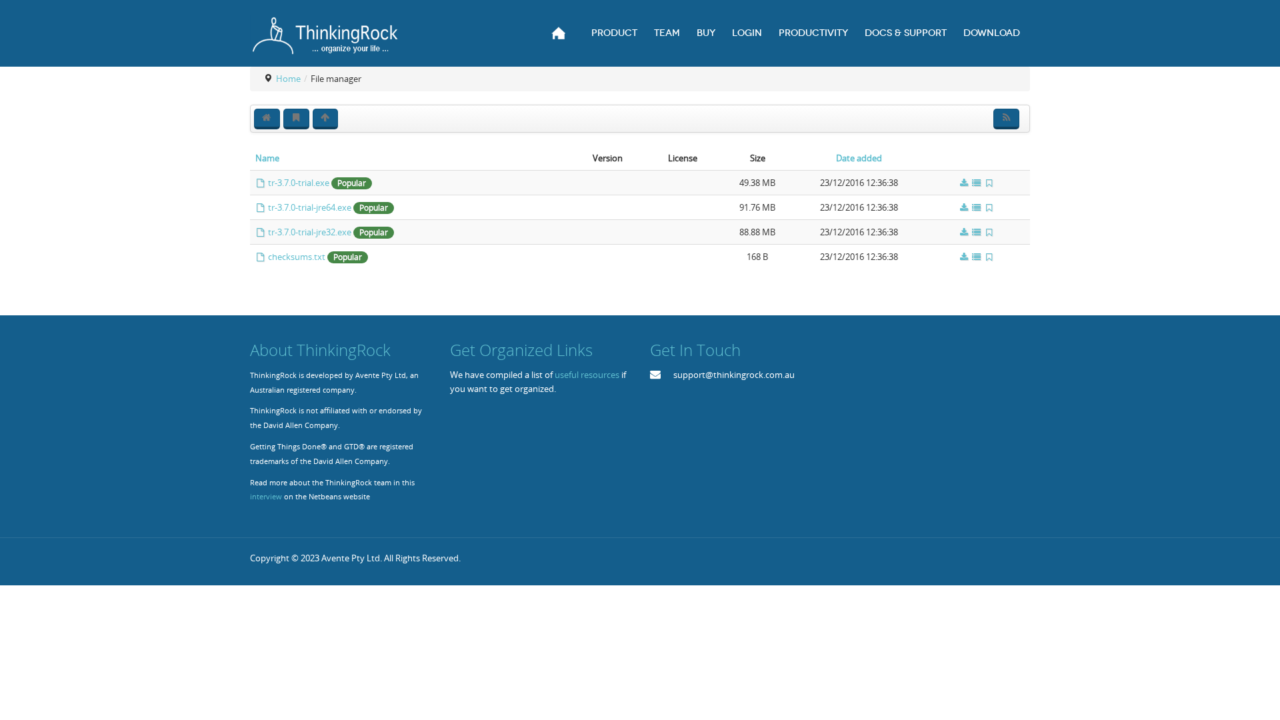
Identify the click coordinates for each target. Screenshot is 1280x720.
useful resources (587, 375)
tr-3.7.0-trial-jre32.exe (309, 232)
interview (266, 496)
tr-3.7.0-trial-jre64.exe (309, 207)
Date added (859, 158)
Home (288, 79)
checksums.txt (296, 257)
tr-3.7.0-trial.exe (298, 183)
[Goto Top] (788, 558)
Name (268, 158)
